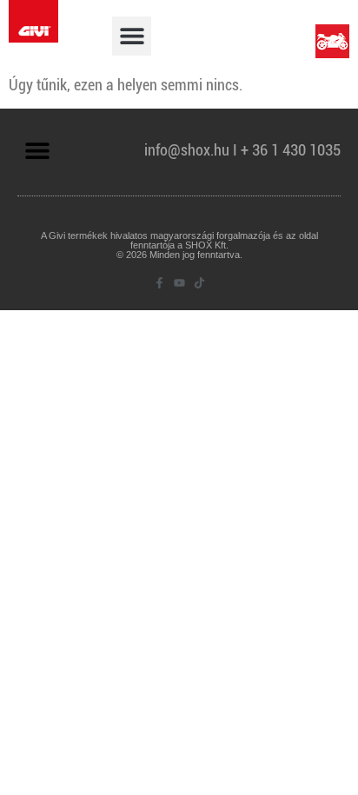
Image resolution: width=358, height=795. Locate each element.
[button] (131, 36)
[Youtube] (179, 282)
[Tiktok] (199, 282)
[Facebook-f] (159, 282)
